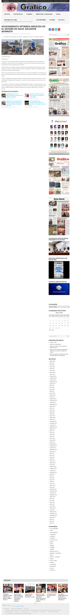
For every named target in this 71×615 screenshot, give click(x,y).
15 (59, 323)
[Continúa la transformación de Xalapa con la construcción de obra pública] (63, 588)
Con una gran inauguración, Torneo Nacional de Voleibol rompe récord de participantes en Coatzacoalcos (33, 610)
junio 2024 (52, 410)
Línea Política (42, 611)
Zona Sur (52, 568)
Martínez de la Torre (18, 20)
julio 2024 (52, 408)
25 (68, 325)
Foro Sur (17, 611)
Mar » (53, 330)
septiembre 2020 (53, 494)
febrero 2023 (52, 440)
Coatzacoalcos (18, 14)
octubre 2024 (53, 402)
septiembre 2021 (53, 472)
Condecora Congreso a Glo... (17, 1)
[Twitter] (56, 29)
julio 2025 (52, 385)
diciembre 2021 (53, 466)
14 (56, 323)
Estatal (58, 14)
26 (50, 328)
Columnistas (52, 536)
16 (62, 323)
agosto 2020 (52, 496)
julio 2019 (52, 519)
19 (50, 325)
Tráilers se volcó (53, 342)
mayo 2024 (52, 412)
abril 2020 (52, 504)
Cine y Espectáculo (54, 532)
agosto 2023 (52, 428)
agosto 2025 (52, 383)
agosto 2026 (52, 361)
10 (65, 320)
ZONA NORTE (53, 566)
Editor (3, 33)
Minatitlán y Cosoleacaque (44, 14)
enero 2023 (52, 442)
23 (62, 325)
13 (53, 323)
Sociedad (52, 20)
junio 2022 (52, 455)
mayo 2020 (52, 502)
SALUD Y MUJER (53, 560)
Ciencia (51, 530)
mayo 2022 (52, 457)
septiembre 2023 (53, 427)
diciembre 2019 (53, 511)
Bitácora (26, 608)
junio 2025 (52, 387)
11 (68, 320)
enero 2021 (52, 487)
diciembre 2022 (53, 444)
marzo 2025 (52, 393)
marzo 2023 (52, 438)
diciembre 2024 (53, 398)
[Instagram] (53, 29)
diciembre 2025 (53, 376)
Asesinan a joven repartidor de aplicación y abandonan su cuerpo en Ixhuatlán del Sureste (59, 351)
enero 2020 (52, 509)
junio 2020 (52, 500)
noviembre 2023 (53, 423)
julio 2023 (52, 430)
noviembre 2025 (53, 378)
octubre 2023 (53, 425)
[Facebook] (50, 29)
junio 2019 (52, 521)
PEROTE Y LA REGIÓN (55, 556)
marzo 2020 (52, 506)
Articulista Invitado (16, 608)
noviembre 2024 (53, 400)
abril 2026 (52, 368)
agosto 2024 (52, 406)
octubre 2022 (53, 447)
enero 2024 (52, 419)
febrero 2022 (52, 462)
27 (53, 328)
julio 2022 (52, 453)
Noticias (7, 14)
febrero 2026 (52, 372)
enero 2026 (52, 374)
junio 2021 (52, 477)
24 (65, 325)
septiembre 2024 (53, 404)
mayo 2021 (52, 479)
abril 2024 (52, 413)
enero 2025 (52, 396)
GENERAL (52, 545)
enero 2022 (52, 464)
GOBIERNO (52, 547)
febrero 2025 (52, 395)
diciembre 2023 (53, 421)
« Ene (50, 330)
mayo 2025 (52, 389)
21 (56, 325)
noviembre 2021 (53, 468)
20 (53, 325)
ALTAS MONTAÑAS (41, 20)
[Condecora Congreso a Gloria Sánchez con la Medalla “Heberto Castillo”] (8, 588)
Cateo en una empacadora (55, 344)
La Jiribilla (52, 549)
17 (65, 323)
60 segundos (6, 608)
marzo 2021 (52, 483)
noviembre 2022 (53, 445)
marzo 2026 (52, 370)
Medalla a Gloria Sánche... (61, 1)
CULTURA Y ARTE (53, 540)
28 (56, 328)
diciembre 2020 (53, 489)
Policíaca (61, 20)
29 (59, 328)
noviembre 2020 (53, 491)
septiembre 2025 (53, 381)
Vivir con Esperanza (53, 611)
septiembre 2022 (53, 449)
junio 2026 (52, 364)
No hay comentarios (27, 33)
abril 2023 (52, 436)
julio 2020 (52, 498)
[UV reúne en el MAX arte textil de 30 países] (52, 588)
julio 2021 (52, 476)
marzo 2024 (52, 415)
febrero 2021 (52, 485)
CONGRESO (29, 14)
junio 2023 (52, 432)
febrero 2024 (52, 417)
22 (59, 325)
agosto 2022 (52, 451)
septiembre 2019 (53, 515)
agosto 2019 (52, 517)
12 (50, 323)
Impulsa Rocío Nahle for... (32, 1)
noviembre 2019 (53, 513)
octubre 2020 (53, 492)
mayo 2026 (52, 366)
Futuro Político (25, 611)
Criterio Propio (9, 611)
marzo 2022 (52, 460)
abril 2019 (52, 523)
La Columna (34, 611)
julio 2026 (52, 363)
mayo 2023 (52, 434)
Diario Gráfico (20, 606)
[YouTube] (59, 29)
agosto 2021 (52, 474)
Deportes (52, 541)
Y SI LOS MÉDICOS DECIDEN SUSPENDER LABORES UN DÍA (18, 613)
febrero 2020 (52, 508)
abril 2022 (52, 459)
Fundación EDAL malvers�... (46, 1)
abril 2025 (52, 391)
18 (68, 323)
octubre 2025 (53, 379)
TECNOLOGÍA (53, 564)
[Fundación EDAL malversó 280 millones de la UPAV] (30, 588)
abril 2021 (52, 481)
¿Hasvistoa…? (53, 570)
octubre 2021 (53, 470)
